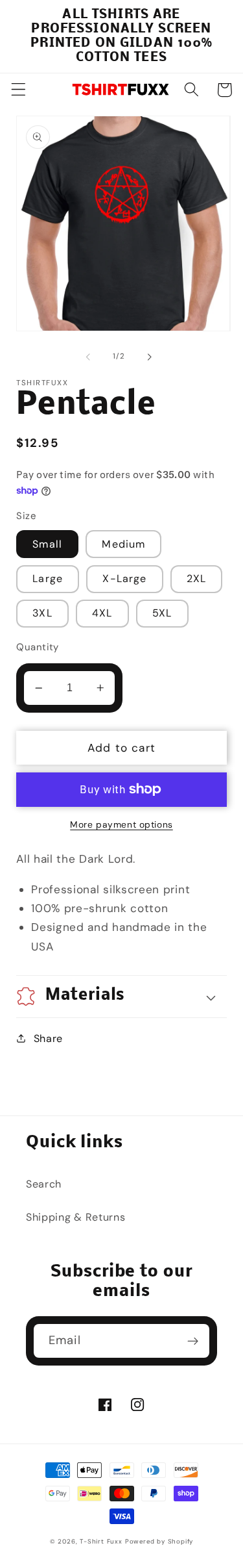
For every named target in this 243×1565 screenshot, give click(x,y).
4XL (102, 613)
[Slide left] (88, 357)
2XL (196, 578)
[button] (18, 90)
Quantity (37, 647)
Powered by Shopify (159, 1541)
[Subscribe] (192, 1341)
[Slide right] (149, 357)
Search (44, 1184)
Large (47, 578)
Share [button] (48, 1038)
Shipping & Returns (75, 1217)
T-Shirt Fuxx (101, 1541)
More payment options (121, 824)
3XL (42, 613)
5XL (162, 613)
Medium (123, 544)
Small (47, 544)
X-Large (124, 578)
